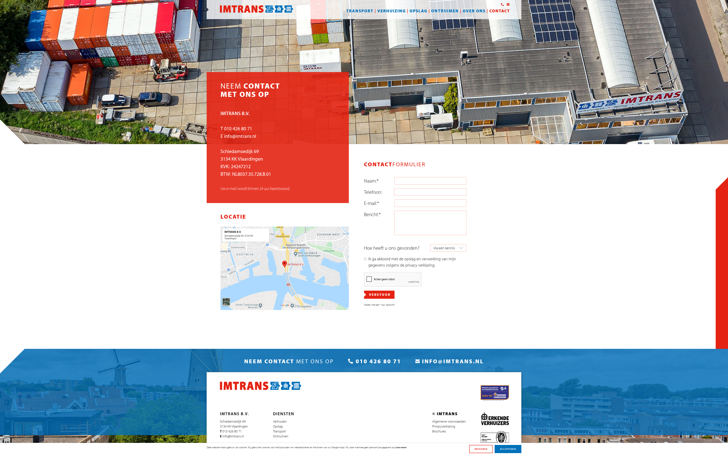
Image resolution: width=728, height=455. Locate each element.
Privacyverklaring (443, 426)
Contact (499, 10)
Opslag (418, 10)
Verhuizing (391, 10)
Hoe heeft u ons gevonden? (391, 248)
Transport (359, 10)
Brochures (439, 431)
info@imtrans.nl (240, 136)
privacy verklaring (420, 265)
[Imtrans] (256, 11)
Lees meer (401, 447)
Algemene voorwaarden (449, 421)
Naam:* (371, 181)
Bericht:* (372, 214)
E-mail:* (371, 203)
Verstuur (380, 294)
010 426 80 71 (238, 128)
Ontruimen (445, 10)
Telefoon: (373, 192)
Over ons (474, 10)
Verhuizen (280, 421)
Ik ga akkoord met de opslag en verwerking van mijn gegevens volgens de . (412, 262)
